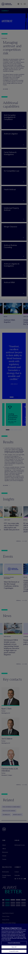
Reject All (14, 947)
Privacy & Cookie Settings (14, 942)
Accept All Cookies (14, 951)
